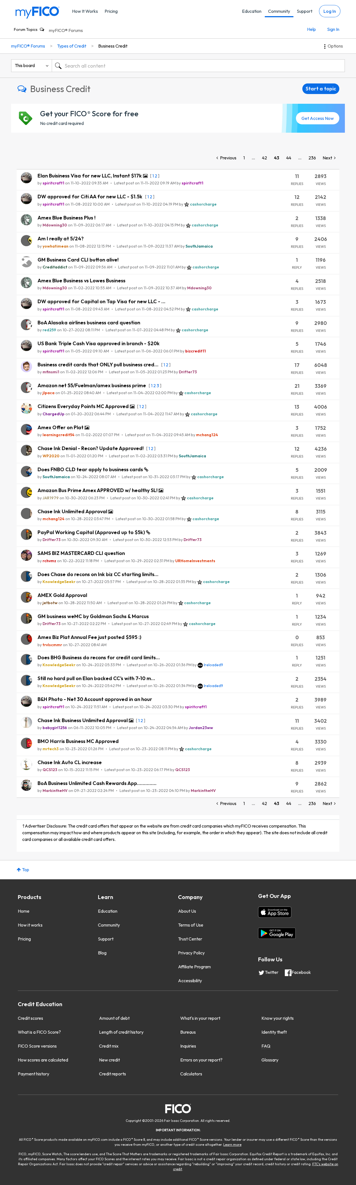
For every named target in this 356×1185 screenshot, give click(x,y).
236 (312, 158)
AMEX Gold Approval (62, 595)
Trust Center (190, 939)
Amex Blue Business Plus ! (66, 217)
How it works (30, 925)
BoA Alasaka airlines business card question (89, 322)
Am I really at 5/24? (61, 238)
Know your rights (277, 1018)
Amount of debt (114, 1018)
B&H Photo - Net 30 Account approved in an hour (95, 699)
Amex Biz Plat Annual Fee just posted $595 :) (89, 637)
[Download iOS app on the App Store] (275, 912)
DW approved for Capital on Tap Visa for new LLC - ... (101, 301)
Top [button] (25, 869)
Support (304, 11)
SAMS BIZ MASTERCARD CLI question (81, 553)
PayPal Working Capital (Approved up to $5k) (92, 532)
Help (311, 29)
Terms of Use (190, 925)
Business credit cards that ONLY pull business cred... (99, 364)
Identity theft (274, 1032)
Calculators (191, 1074)
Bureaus (188, 1032)
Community (279, 11)
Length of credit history (121, 1032)
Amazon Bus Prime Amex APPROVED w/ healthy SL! (98, 490)
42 (264, 158)
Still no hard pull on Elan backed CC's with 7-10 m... (96, 678)
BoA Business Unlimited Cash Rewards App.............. (97, 783)
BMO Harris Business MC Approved (78, 741)
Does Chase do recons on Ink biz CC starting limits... (98, 574)
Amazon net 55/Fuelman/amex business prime (92, 385)
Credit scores (30, 1018)
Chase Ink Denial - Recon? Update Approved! (91, 448)
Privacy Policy (191, 953)
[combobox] (198, 65)
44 (288, 158)
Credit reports (112, 1074)
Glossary (269, 1060)
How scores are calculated (43, 1060)
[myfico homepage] (37, 12)
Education (251, 11)
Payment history (33, 1074)
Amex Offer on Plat (61, 427)
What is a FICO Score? (39, 1032)
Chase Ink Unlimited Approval (73, 511)
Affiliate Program (194, 966)
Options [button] (335, 46)
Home (23, 911)
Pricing (111, 11)
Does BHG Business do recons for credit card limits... (99, 657)
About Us (187, 911)
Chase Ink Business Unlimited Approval (83, 720)
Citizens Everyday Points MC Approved (84, 406)
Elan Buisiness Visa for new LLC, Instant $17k (90, 175)
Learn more (232, 1144)
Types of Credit (71, 46)
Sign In (333, 29)
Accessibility (190, 980)
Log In (329, 11)
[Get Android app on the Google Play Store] (277, 933)
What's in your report (200, 1018)
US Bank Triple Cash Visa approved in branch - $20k (99, 343)
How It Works (85, 11)
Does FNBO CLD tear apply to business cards (91, 469)
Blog (102, 953)
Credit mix (108, 1046)
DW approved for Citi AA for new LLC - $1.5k (91, 196)
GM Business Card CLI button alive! (78, 259)
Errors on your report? (201, 1060)
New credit (109, 1060)
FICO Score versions (37, 1046)
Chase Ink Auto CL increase (70, 762)
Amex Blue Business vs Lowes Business (81, 280)
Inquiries (188, 1046)
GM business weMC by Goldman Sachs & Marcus (93, 616)
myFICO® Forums (66, 30)
